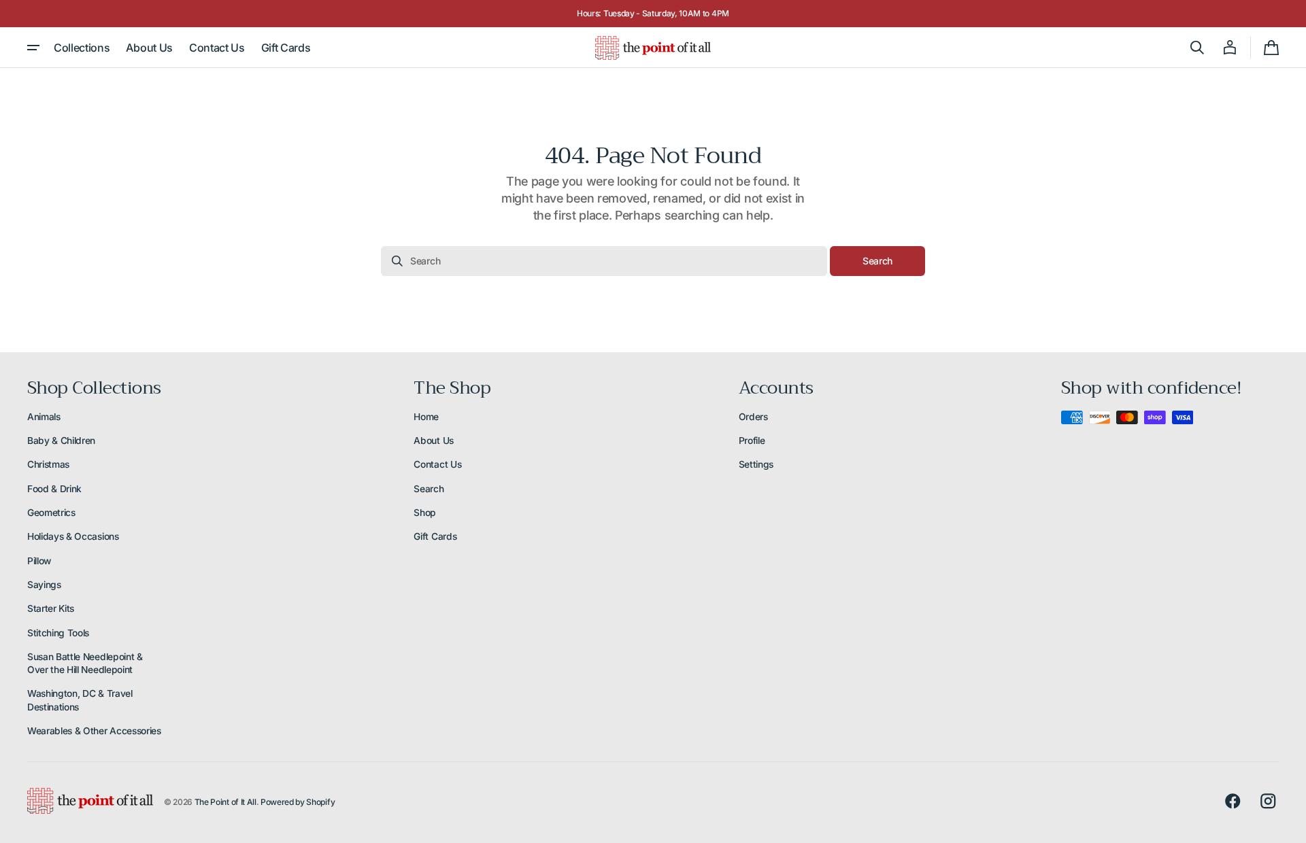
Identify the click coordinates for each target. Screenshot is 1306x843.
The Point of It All (225, 802)
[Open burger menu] (33, 48)
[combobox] (604, 261)
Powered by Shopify (298, 802)
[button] (1197, 48)
